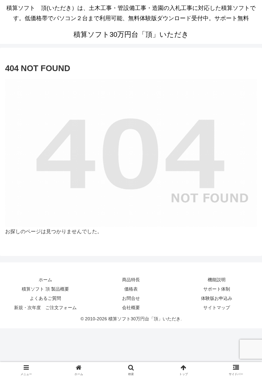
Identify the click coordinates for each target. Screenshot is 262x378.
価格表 (131, 289)
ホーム (45, 279)
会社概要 (131, 307)
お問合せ (131, 298)
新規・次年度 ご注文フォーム (45, 307)
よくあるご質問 (45, 298)
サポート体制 (216, 289)
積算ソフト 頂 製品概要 (45, 289)
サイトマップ (216, 307)
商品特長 (131, 279)
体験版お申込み (216, 298)
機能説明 (217, 279)
